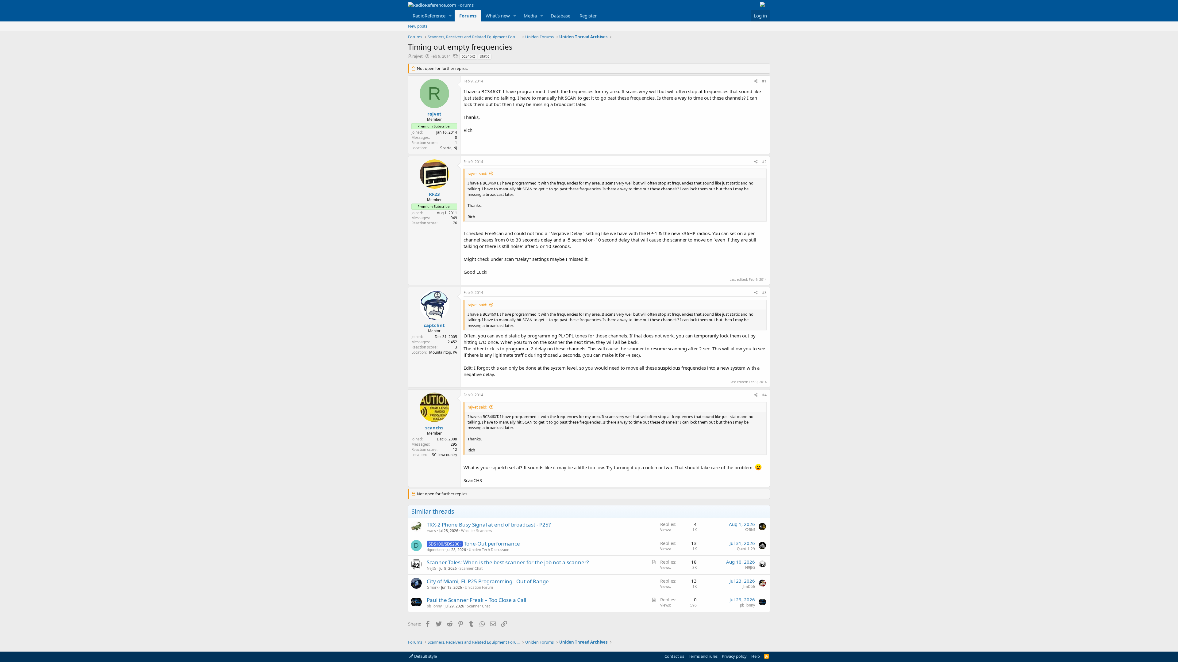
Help (755, 656)
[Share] (756, 81)
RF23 (434, 194)
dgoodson (435, 549)
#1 (764, 81)
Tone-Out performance (492, 543)
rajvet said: (477, 173)
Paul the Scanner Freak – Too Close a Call (476, 599)
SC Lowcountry (444, 454)
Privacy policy (734, 656)
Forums (467, 16)
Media (530, 16)
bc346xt (468, 56)
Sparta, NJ (448, 147)
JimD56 (749, 586)
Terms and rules (703, 656)
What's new (498, 16)
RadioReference (429, 16)
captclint (434, 325)
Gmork (432, 587)
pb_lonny (434, 606)
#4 (764, 395)
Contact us (674, 656)
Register (588, 16)
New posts (417, 26)
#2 (764, 161)
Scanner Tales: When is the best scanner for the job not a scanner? (508, 562)
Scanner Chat (471, 568)
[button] (450, 15)
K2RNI (750, 529)
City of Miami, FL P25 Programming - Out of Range (488, 581)
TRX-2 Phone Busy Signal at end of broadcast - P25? (489, 524)
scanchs (434, 427)
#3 (764, 292)
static (484, 56)
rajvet (417, 56)
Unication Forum (479, 587)
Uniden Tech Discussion (489, 549)
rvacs (431, 530)
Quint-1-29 (746, 548)
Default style (425, 656)
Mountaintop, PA (443, 352)
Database (560, 16)
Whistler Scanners (476, 530)
